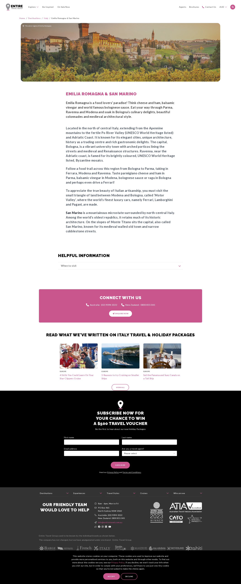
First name (69, 437)
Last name (127, 437)
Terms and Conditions (132, 472)
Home (22, 18)
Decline (129, 576)
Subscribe (120, 465)
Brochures (194, 7)
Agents (182, 7)
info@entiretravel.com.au (110, 522)
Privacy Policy (117, 562)
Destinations (34, 18)
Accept (111, 576)
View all (120, 387)
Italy (46, 18)
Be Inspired (48, 7)
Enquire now (122, 313)
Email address (70, 449)
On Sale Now (63, 7)
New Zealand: (140, 304)
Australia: (103, 304)
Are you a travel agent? (133, 449)
